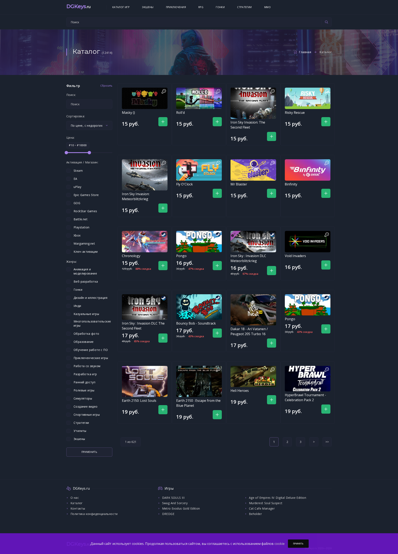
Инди (77, 306)
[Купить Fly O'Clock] (199, 170)
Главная (305, 52)
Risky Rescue (295, 112)
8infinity (291, 184)
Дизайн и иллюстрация (90, 298)
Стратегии (244, 7)
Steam (78, 171)
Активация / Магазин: (82, 162)
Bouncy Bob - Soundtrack (196, 323)
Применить (89, 452)
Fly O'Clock (184, 184)
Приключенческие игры (91, 358)
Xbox (77, 235)
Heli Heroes (240, 390)
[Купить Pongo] (199, 241)
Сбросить (106, 85)
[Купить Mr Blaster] (253, 170)
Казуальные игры (86, 314)
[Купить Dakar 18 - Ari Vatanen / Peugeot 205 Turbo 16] (253, 309)
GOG (77, 203)
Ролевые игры (84, 390)
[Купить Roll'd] (199, 98)
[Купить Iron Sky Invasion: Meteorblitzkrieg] (144, 174)
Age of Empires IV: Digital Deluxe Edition (277, 498)
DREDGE (168, 514)
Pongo (181, 256)
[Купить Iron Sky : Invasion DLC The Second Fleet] (144, 307)
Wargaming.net (84, 243)
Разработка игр (85, 374)
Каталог (76, 503)
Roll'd (180, 112)
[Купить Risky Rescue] (307, 98)
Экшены (147, 7)
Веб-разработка (86, 281)
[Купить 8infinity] (307, 170)
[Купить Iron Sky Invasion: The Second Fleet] (253, 103)
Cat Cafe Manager (262, 508)
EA (75, 179)
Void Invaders (295, 256)
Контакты (77, 508)
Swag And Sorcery (175, 503)
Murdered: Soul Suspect (266, 503)
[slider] (66, 152)
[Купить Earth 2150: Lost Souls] (144, 381)
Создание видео (86, 406)
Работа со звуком (87, 366)
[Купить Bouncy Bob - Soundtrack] (199, 307)
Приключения (176, 7)
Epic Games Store (86, 195)
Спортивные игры (87, 415)
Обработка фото (86, 334)
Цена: (70, 137)
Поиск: (71, 94)
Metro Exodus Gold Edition (181, 508)
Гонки (220, 7)
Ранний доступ (84, 382)
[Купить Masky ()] (144, 98)
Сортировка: (75, 116)
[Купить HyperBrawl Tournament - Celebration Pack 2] (307, 378)
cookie (279, 543)
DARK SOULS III (173, 498)
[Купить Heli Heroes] (253, 376)
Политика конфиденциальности (94, 514)
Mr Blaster (239, 184)
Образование (83, 342)
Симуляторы (83, 398)
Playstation (81, 227)
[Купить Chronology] (144, 241)
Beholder (255, 514)
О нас (74, 498)
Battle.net (80, 219)
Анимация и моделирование (85, 271)
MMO (267, 7)
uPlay (77, 187)
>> (327, 442)
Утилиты (80, 431)
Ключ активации (86, 252)
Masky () (128, 112)
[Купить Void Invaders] (307, 241)
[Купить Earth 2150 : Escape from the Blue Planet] (199, 381)
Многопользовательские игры (92, 323)
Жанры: (71, 261)
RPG (200, 7)
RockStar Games (85, 211)
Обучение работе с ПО (91, 350)
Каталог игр (121, 7)
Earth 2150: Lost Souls (139, 400)
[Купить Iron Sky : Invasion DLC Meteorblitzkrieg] (253, 241)
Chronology (131, 256)
